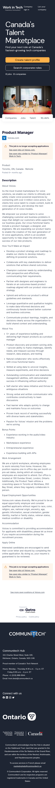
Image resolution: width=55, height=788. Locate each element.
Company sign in (28, 8)
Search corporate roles (27, 67)
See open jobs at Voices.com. (22, 150)
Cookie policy (34, 617)
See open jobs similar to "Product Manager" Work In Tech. (28, 154)
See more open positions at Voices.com (27, 592)
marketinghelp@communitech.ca (27, 766)
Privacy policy (21, 617)
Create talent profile (27, 60)
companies (11, 118)
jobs (23, 118)
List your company (42, 8)
